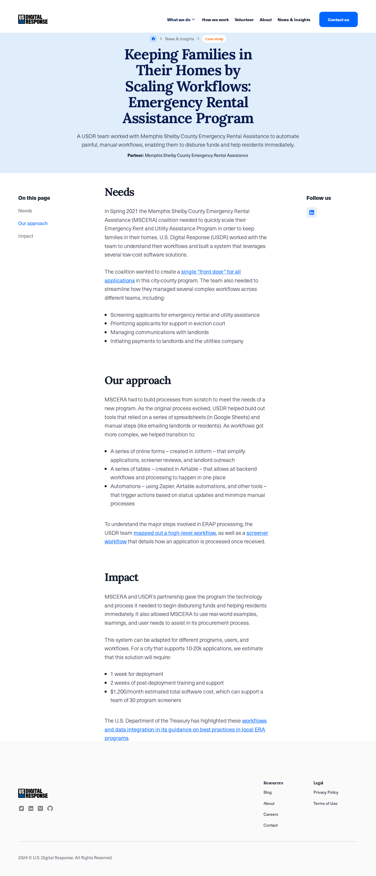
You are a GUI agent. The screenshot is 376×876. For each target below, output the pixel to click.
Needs (25, 210)
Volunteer (244, 19)
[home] (33, 19)
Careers (270, 814)
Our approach (33, 223)
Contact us (338, 19)
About (266, 19)
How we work (215, 19)
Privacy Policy (325, 792)
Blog (267, 792)
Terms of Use (325, 803)
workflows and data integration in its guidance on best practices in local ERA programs (186, 729)
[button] (181, 19)
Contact (270, 825)
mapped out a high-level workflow (175, 532)
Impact (25, 235)
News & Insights (294, 19)
